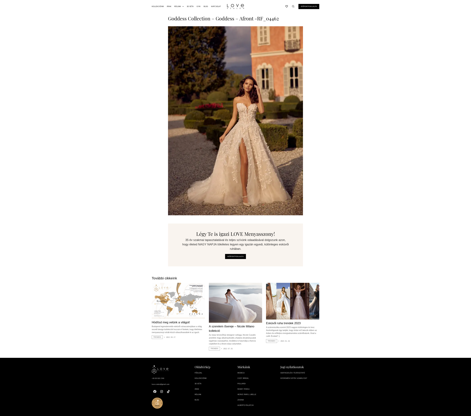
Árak (169, 6)
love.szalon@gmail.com (160, 384)
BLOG (197, 400)
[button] (293, 7)
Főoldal (198, 373)
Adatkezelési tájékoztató (292, 373)
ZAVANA (240, 400)
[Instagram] (161, 392)
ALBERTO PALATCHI (245, 405)
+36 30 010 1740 (158, 378)
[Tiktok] (168, 392)
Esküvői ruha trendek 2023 (283, 323)
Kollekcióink (158, 6)
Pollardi (241, 384)
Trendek (157, 337)
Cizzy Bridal (243, 378)
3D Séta (190, 6)
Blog (206, 6)
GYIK (199, 6)
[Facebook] (155, 392)
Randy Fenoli (243, 389)
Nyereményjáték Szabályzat (293, 378)
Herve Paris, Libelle (246, 394)
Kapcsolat (216, 6)
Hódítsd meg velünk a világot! (171, 322)
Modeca (241, 373)
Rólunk (177, 6)
